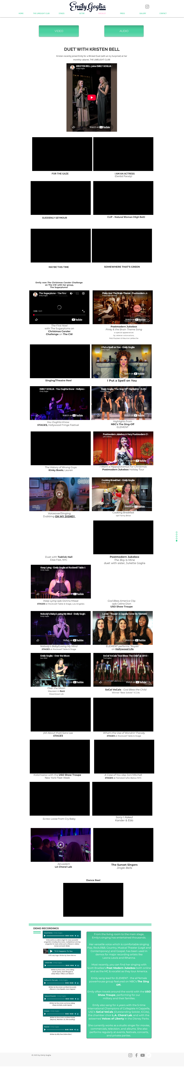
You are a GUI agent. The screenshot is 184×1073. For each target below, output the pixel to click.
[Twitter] (148, 1055)
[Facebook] (136, 1055)
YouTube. (63, 295)
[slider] (78, 935)
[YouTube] (142, 1055)
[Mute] (75, 935)
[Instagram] (147, 6)
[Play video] (59, 494)
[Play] (45, 936)
